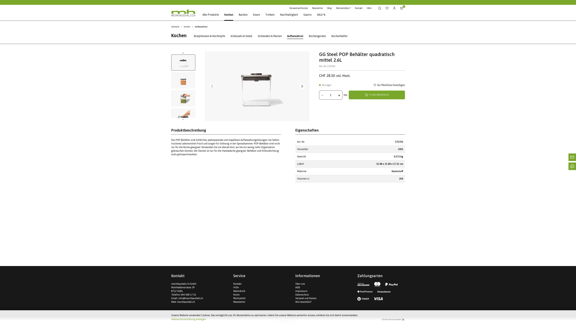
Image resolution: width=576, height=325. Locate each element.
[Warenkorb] (401, 8)
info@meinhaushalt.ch (190, 298)
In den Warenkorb (379, 94)
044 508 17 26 (188, 294)
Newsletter (317, 8)
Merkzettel (239, 298)
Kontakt (359, 8)
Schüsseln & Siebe (241, 36)
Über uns (300, 283)
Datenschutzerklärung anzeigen (188, 319)
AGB (297, 287)
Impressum (301, 291)
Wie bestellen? (303, 301)
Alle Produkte (211, 14)
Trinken (270, 14)
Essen (256, 14)
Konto (236, 294)
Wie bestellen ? (343, 8)
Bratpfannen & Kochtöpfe (209, 36)
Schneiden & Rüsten (270, 36)
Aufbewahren (295, 36)
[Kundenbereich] (394, 8)
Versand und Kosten (298, 8)
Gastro (307, 14)
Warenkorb (239, 291)
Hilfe (369, 8)
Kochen (228, 14)
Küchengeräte (317, 36)
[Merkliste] (387, 8)
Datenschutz (302, 294)
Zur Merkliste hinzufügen (391, 85)
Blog (329, 8)
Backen (243, 14)
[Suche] (379, 8)
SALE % (321, 14)
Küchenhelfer (339, 36)
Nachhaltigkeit (289, 14)
